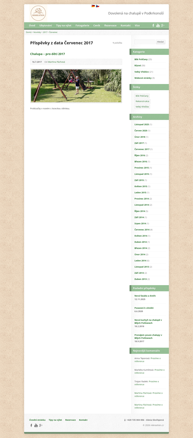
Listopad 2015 (141, 174)
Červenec (53, 32)
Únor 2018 (139, 136)
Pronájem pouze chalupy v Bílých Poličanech (148, 336)
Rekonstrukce (142, 101)
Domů (29, 32)
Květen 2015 (140, 186)
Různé (137, 65)
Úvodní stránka (37, 419)
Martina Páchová (56, 61)
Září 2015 (139, 180)
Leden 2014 (140, 260)
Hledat (160, 41)
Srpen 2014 (140, 223)
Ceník (96, 25)
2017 (45, 32)
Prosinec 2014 (141, 198)
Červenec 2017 (141, 149)
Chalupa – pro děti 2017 (47, 54)
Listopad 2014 (141, 204)
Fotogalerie (82, 25)
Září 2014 (139, 217)
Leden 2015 (140, 192)
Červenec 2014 (141, 229)
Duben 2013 (140, 279)
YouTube (158, 25)
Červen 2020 (140, 130)
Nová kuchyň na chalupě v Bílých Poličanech (148, 321)
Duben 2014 (140, 241)
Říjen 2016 (139, 155)
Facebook (153, 25)
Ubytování (45, 25)
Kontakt (126, 25)
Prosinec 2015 (141, 167)
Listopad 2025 (141, 124)
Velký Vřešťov (141, 71)
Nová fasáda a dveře (145, 295)
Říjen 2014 (139, 211)
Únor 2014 (139, 254)
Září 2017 (139, 143)
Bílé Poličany (141, 59)
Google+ (162, 25)
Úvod (32, 25)
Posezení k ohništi (143, 307)
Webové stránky (143, 78)
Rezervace (110, 25)
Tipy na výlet (63, 25)
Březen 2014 (140, 248)
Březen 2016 (140, 161)
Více (137, 25)
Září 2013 (139, 272)
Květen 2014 (140, 235)
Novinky (37, 32)
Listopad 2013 (141, 266)
